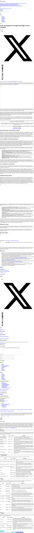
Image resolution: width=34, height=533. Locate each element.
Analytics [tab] (1, 478)
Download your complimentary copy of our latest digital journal (9, 4)
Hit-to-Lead (3, 18)
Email (1, 357)
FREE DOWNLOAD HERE (17, 128)
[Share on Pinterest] (2, 319)
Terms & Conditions (20, 409)
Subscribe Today (4, 390)
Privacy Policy (4, 405)
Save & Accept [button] (2, 531)
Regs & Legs (3, 379)
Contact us (9, 8)
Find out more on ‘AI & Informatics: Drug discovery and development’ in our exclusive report (13, 3)
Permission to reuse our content (6, 387)
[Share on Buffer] (2, 75)
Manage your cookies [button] (4, 407)
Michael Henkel (14, 81)
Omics (3, 19)
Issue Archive (4, 370)
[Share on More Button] (2, 70)
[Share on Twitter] (18, 311)
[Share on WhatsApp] (2, 78)
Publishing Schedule (4, 383)
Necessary (2, 430)
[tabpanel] (17, 442)
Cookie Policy (4, 406)
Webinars (3, 367)
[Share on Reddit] (2, 73)
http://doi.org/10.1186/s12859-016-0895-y (16, 261)
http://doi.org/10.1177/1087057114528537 (21, 257)
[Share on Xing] (2, 76)
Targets (3, 16)
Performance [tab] (2, 512)
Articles (3, 364)
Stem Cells (3, 375)
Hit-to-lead (3, 376)
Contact (1, 390)
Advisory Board (4, 386)
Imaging (3, 20)
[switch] (0, 455)
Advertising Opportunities (5, 384)
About (3, 403)
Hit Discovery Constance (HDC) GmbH (12, 240)
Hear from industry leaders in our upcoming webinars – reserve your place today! (11, 5)
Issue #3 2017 (2, 329)
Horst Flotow (10, 81)
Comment (1, 354)
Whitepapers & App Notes (5, 365)
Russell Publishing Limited (4, 409)
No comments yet (19, 81)
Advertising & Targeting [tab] (3, 454)
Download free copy (3, 343)
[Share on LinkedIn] (2, 65)
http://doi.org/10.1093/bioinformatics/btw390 (8, 259)
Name (1, 355)
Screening (3, 17)
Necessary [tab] (1, 429)
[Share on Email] (2, 68)
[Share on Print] (2, 67)
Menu (1, 14)
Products (3, 369)
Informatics (3, 378)
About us (1, 8)
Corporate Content (4, 366)
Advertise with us (5, 8)
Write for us (1, 389)
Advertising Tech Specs (5, 385)
